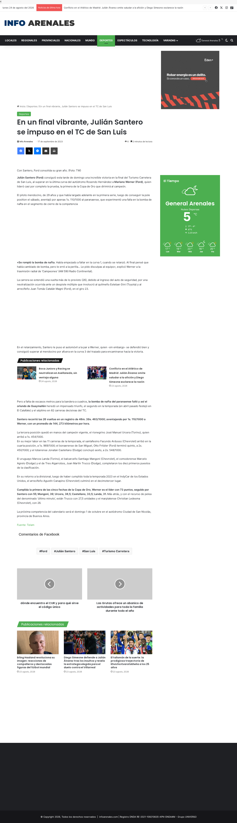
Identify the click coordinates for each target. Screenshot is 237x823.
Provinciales (51, 40)
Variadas (169, 40)
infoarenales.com (108, 816)
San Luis (89, 551)
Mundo (90, 40)
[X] (29, 150)
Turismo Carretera (116, 551)
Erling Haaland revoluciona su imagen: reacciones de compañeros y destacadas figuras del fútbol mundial (36, 662)
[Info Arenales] (39, 23)
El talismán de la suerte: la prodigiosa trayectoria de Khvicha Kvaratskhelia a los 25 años (130, 662)
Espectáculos (127, 40)
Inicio (22, 106)
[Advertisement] (158, 23)
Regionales (29, 40)
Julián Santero (65, 551)
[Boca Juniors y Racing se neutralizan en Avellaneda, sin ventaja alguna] (26, 372)
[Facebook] (20, 150)
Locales (10, 40)
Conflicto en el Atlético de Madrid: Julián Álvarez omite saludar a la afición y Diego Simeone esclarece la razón (123, 7)
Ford (44, 551)
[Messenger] (37, 150)
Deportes (106, 40)
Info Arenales (26, 141)
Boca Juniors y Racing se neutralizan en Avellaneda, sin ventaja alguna (58, 373)
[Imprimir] (54, 150)
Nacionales (73, 40)
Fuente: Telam (25, 525)
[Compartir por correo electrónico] (45, 150)
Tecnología (150, 40)
